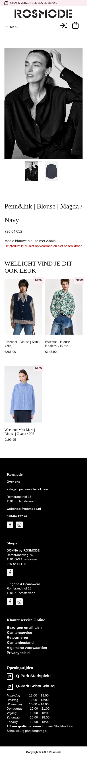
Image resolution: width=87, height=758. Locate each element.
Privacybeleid (18, 653)
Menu (14, 27)
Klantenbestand (20, 643)
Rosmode (55, 752)
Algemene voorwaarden (27, 648)
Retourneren (17, 637)
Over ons (14, 481)
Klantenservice (19, 633)
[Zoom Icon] (43, 106)
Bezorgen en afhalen (24, 627)
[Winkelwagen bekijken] (75, 25)
